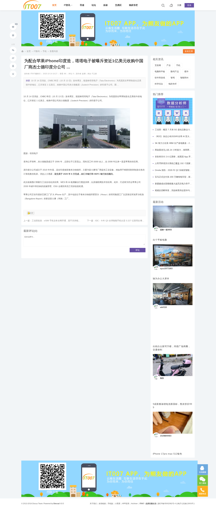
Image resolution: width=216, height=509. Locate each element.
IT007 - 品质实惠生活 (148, 504)
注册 (179, 5)
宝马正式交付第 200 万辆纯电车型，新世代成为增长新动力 (182, 177)
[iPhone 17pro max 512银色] (172, 423)
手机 (45, 51)
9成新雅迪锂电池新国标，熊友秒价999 (172, 406)
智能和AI (184, 77)
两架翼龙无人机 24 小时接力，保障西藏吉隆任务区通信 (180, 150)
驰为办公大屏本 (161, 278)
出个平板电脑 (160, 240)
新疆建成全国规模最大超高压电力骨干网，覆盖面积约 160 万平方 (185, 183)
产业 (168, 65)
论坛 (94, 5)
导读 (82, 5)
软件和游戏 (160, 77)
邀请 (32, 213)
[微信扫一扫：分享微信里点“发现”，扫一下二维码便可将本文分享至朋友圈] (13, 50)
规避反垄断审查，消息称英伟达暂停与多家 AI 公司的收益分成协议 (185, 190)
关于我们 (93, 504)
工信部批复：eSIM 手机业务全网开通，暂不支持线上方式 (58, 220)
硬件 (186, 71)
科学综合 (159, 84)
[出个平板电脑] (172, 217)
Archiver (134, 504)
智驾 (173, 77)
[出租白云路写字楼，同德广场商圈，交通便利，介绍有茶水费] (172, 294)
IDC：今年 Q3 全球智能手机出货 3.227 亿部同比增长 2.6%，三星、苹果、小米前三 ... (134, 220)
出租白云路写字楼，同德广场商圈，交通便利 (171, 348)
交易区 (118, 5)
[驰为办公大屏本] (172, 255)
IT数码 (37, 51)
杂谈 (105, 5)
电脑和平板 (160, 71)
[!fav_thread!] (13, 35)
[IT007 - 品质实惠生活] (33, 9)
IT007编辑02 (35, 74)
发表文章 (189, 51)
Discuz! (56, 504)
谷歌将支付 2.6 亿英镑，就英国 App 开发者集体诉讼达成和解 (183, 156)
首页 (54, 5)
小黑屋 (117, 504)
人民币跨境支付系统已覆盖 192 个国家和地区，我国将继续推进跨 (185, 163)
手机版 (110, 504)
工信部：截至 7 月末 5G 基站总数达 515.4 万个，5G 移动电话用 (184, 129)
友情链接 (102, 504)
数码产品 (175, 71)
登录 (189, 5)
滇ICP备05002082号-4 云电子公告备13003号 (176, 504)
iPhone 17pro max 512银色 (167, 453)
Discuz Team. (37, 504)
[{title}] (172, 125)
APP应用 (125, 504)
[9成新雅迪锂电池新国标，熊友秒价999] (172, 365)
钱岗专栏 (133, 5)
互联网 (158, 65)
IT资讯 (67, 5)
